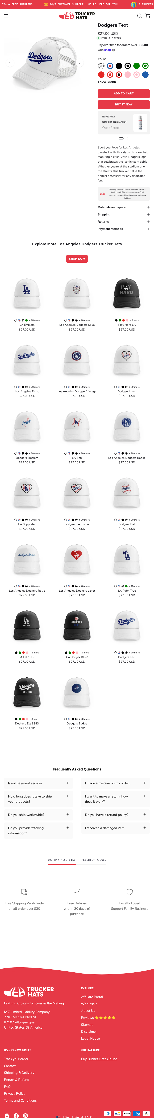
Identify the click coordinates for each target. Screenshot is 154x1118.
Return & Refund (16, 1079)
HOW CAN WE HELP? (17, 1050)
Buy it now (124, 104)
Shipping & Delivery (19, 1072)
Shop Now (77, 258)
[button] (139, 16)
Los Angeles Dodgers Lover (77, 590)
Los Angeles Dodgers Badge (127, 457)
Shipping (104, 214)
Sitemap (87, 1024)
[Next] (80, 63)
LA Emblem (26, 324)
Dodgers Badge (77, 723)
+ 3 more (134, 320)
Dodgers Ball (127, 524)
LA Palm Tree (127, 590)
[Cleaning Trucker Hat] (140, 123)
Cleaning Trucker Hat (114, 122)
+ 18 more (34, 320)
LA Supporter (27, 524)
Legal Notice (90, 1038)
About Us (88, 1010)
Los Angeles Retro (27, 391)
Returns (103, 221)
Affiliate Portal (92, 997)
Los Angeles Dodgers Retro (27, 590)
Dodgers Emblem (27, 457)
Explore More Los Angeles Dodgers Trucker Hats (77, 244)
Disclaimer (89, 1031)
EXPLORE (87, 988)
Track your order (16, 1059)
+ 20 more (84, 320)
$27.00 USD (27, 329)
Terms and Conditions (20, 1100)
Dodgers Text (127, 657)
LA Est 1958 (27, 657)
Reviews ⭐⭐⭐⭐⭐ (98, 1017)
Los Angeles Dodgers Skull (77, 324)
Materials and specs (112, 207)
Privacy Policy (14, 1093)
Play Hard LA (127, 324)
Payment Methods (110, 228)
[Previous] (10, 63)
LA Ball (77, 457)
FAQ (7, 1086)
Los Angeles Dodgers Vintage (77, 391)
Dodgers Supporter (77, 524)
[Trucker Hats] (77, 15)
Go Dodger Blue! (77, 657)
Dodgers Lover (127, 391)
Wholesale (89, 1003)
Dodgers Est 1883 (27, 723)
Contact (10, 1066)
